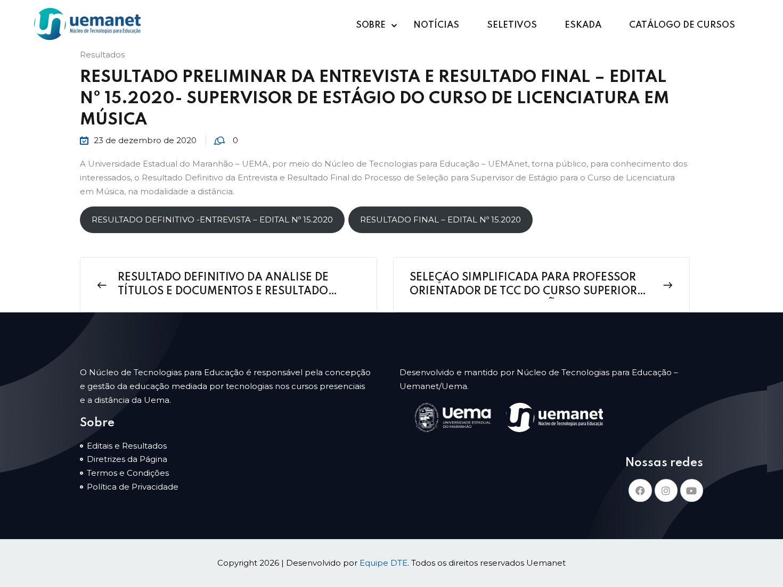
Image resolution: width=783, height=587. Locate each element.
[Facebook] (640, 490)
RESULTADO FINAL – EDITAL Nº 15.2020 (440, 219)
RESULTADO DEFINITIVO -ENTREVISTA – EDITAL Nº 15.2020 (212, 219)
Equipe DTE (383, 563)
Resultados (102, 54)
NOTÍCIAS (436, 25)
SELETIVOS (512, 25)
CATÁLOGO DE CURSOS (682, 25)
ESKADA (583, 25)
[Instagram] (666, 490)
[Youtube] (691, 490)
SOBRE (371, 25)
